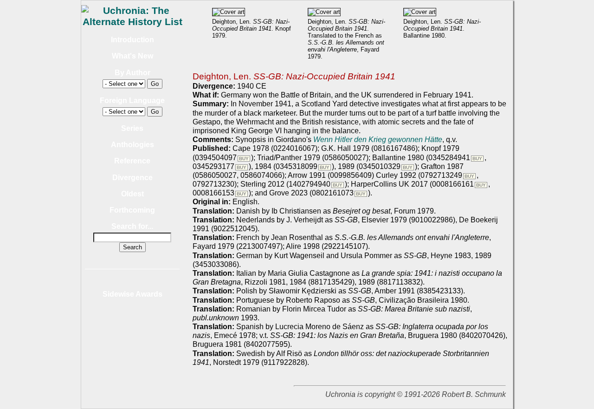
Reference (132, 161)
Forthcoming (132, 210)
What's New (132, 56)
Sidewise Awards (132, 294)
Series (132, 128)
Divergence (132, 178)
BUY (244, 158)
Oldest (132, 194)
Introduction (132, 40)
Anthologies (132, 145)
